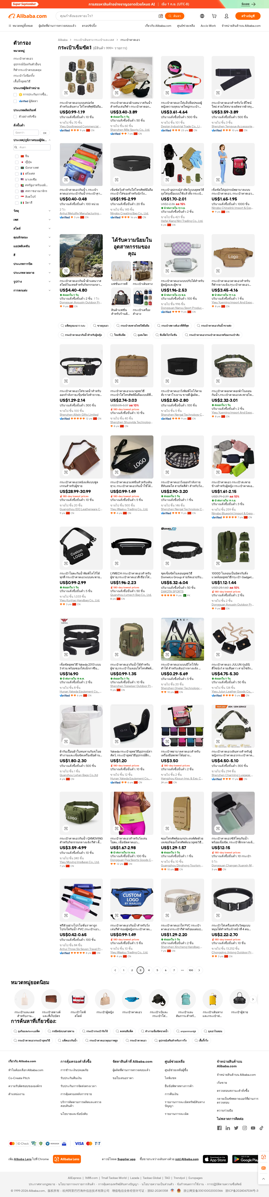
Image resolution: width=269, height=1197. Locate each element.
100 (191, 970)
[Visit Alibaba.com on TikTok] (261, 1127)
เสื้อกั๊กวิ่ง (203, 1040)
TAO (167, 1178)
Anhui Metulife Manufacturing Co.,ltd (81, 213)
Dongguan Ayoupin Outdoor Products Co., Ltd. (81, 302)
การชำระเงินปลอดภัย (74, 1070)
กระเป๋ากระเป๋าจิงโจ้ (97, 1031)
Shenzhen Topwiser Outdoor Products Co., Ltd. (131, 686)
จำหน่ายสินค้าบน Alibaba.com (236, 1074)
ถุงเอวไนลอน (215, 1031)
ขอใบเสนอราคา (123, 1078)
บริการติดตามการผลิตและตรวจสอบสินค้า (81, 1104)
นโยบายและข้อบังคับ (74, 1114)
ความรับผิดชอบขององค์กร (25, 1086)
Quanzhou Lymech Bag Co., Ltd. (131, 594)
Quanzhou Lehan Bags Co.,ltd (79, 775)
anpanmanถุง (188, 1031)
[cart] (215, 16)
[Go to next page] (199, 970)
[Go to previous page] (115, 970)
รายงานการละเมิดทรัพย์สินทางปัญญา (185, 1104)
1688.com (91, 1178)
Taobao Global (152, 1178)
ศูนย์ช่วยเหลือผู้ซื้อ (176, 1070)
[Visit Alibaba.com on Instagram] (244, 1127)
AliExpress (74, 1178)
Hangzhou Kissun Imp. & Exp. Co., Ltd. (182, 778)
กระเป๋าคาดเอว (138, 1040)
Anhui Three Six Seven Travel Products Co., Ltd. (81, 949)
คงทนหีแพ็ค (126, 1031)
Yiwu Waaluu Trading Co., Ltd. (129, 509)
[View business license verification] (172, 1191)
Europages (196, 1178)
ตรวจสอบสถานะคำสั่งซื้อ (233, 1090)
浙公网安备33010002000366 (203, 1190)
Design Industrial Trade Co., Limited (182, 126)
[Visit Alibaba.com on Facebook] (219, 1127)
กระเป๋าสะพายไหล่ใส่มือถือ (135, 325)
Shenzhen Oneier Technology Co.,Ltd (182, 688)
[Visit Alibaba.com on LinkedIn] (227, 1127)
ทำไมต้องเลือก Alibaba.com (25, 1070)
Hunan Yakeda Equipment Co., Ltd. (81, 691)
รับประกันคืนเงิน (71, 1078)
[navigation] (32, 505)
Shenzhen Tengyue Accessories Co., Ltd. (233, 126)
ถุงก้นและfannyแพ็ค (29, 1031)
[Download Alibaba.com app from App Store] (215, 1159)
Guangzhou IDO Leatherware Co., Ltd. (81, 509)
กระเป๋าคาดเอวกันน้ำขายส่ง (216, 325)
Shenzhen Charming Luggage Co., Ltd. (233, 775)
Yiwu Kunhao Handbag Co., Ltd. (80, 600)
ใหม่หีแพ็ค (119, 335)
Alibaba (62, 39)
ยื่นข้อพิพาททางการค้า (179, 1086)
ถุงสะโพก (143, 335)
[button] (160, 16)
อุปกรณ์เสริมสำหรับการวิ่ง (173, 1040)
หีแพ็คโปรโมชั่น (168, 335)
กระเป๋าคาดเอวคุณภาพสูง (104, 1040)
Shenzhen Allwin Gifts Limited (79, 414)
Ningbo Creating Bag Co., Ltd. (129, 213)
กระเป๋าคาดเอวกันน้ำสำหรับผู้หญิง (83, 335)
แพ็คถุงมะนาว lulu (75, 325)
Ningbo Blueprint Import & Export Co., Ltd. (233, 513)
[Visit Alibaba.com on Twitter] (236, 1127)
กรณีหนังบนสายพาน (63, 1031)
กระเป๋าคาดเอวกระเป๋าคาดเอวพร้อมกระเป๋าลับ (214, 335)
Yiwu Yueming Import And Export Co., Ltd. (233, 302)
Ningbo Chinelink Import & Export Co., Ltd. (233, 208)
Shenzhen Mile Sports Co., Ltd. (130, 129)
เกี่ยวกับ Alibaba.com (22, 1061)
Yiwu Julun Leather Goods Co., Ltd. (233, 691)
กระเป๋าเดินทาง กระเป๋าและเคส (94, 39)
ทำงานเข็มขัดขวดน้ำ (156, 1031)
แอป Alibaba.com (187, 1159)
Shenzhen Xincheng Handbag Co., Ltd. (182, 947)
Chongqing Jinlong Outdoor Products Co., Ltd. (233, 952)
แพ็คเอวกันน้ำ (69, 1040)
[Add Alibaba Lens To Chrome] (67, 1159)
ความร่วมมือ (225, 1110)
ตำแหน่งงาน (16, 1094)
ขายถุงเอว (102, 325)
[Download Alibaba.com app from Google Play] (246, 1159)
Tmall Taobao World (114, 1178)
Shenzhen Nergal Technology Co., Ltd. (182, 414)
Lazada (134, 1178)
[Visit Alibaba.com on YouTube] (253, 1127)
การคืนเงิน (171, 1094)
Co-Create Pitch (19, 1078)
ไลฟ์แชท (170, 1078)
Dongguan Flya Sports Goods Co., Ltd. (131, 860)
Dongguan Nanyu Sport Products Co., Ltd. (182, 308)
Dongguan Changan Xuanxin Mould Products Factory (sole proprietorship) (233, 865)
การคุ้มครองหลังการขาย (76, 1094)
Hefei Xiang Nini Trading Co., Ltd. (182, 221)
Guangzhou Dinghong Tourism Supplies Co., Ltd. (182, 865)
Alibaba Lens (23, 1159)
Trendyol (179, 1178)
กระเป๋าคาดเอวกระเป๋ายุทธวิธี (34, 1040)
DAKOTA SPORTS (172, 591)
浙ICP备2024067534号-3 (241, 1190)
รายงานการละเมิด (177, 1114)
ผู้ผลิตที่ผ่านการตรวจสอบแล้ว (131, 1070)
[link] (263, 1157)
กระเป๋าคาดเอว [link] (130, 39)
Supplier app (126, 1159)
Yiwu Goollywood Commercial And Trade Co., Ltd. (81, 126)
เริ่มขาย (222, 1082)
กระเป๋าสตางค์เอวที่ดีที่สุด (175, 325)
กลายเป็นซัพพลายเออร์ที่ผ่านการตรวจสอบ (237, 1100)
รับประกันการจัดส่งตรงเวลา (78, 1086)
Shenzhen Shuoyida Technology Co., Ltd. (131, 422)
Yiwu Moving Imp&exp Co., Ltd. (79, 862)
